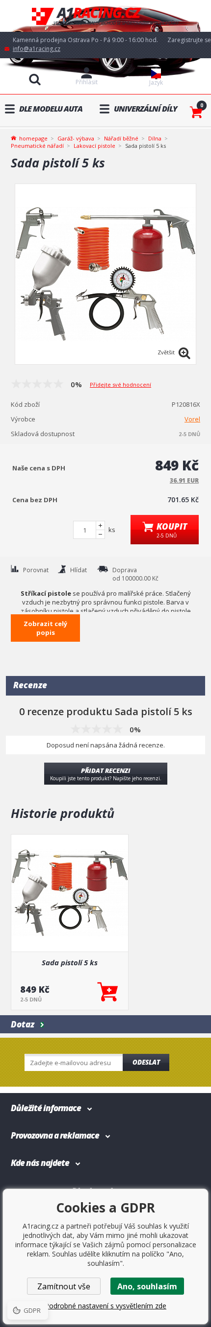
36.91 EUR (184, 480)
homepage (33, 137)
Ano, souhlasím (147, 1286)
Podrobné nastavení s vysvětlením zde (105, 1305)
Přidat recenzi (105, 774)
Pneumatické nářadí (37, 145)
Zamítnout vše (63, 1286)
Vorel (192, 419)
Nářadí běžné (121, 138)
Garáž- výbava (75, 138)
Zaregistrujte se (189, 40)
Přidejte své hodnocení (120, 384)
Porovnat (36, 570)
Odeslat (146, 1062)
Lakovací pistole (94, 145)
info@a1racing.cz (36, 49)
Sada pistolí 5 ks (70, 962)
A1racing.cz (105, 16)
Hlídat (78, 570)
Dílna (154, 138)
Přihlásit (87, 82)
